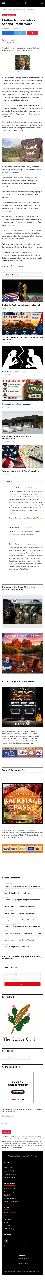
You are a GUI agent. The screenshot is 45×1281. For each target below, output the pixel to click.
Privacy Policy (21, 1271)
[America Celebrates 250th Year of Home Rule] (22, 456)
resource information (30, 230)
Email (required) (8, 1116)
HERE (4, 837)
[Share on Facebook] (8, 33)
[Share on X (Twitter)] (20, 33)
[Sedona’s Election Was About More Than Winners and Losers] (22, 323)
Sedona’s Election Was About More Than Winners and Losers (22, 338)
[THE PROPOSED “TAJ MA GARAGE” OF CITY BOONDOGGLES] (22, 422)
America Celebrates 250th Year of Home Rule (20, 471)
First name (5, 1123)
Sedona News (8, 1168)
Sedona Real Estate (10, 1212)
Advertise (7, 1219)
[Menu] (3, 3)
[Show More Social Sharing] (41, 33)
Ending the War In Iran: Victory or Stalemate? (21, 305)
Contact (7, 1225)
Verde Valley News (10, 1171)
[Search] (42, 3)
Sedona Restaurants (11, 1201)
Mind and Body (9, 1192)
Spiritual (7, 1195)
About (6, 1222)
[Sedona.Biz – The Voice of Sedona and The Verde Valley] (22, 3)
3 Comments (17, 28)
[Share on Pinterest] (32, 33)
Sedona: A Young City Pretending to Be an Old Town (22, 886)
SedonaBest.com (22, 1263)
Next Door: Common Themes (14, 372)
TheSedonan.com (23, 1258)
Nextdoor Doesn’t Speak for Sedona (17, 404)
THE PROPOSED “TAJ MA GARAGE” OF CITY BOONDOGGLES (19, 437)
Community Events (10, 1198)
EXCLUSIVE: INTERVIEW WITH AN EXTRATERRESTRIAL (22, 933)
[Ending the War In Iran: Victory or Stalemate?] (22, 290)
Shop (6, 1216)
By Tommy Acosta (8, 40)
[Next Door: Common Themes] (22, 357)
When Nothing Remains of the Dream (17, 893)
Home (4, 9)
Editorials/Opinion (9, 15)
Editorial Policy (9, 1229)
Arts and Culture (9, 1188)
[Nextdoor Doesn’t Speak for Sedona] (22, 390)
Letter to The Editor (10, 1177)
